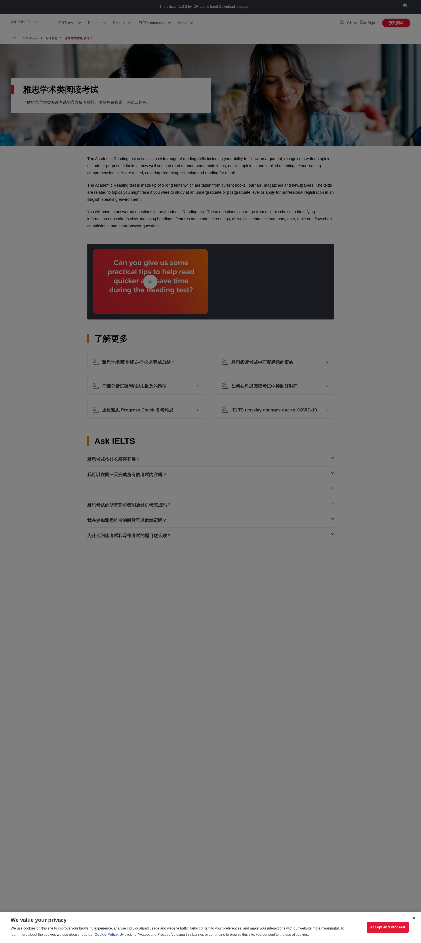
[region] (210, 927)
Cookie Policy (106, 934)
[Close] (414, 918)
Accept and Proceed (387, 927)
